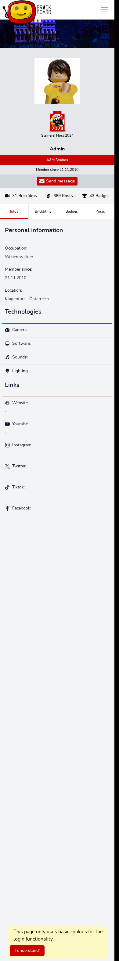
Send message (60, 181)
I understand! (27, 950)
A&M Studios (57, 160)
